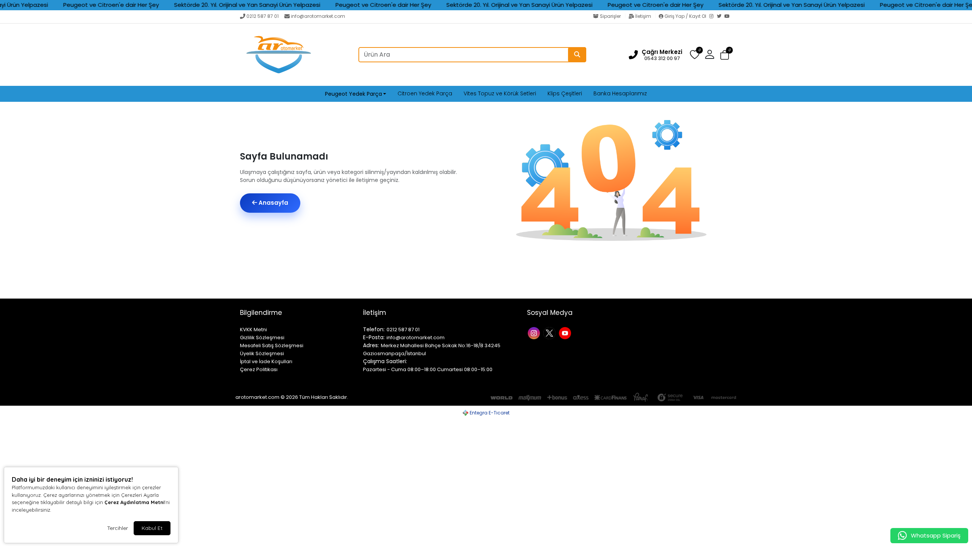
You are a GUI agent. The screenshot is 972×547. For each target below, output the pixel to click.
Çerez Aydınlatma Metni (134, 502)
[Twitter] (720, 17)
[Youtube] (566, 332)
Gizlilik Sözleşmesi (262, 337)
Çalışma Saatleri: (385, 361)
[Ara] (577, 54)
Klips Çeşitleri (565, 93)
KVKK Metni (253, 329)
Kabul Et (152, 528)
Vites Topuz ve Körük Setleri (500, 93)
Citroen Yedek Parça (425, 93)
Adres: (371, 345)
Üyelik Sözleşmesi (262, 353)
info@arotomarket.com (318, 16)
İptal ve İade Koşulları (266, 361)
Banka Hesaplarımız (620, 93)
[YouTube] (728, 17)
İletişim (643, 16)
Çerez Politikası (259, 369)
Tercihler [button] (117, 528)
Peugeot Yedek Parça (353, 94)
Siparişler (610, 16)
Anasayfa (272, 203)
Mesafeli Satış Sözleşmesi (271, 345)
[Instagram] (713, 17)
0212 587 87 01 (262, 16)
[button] (724, 55)
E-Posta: (374, 337)
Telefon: (374, 329)
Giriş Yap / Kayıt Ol (685, 16)
